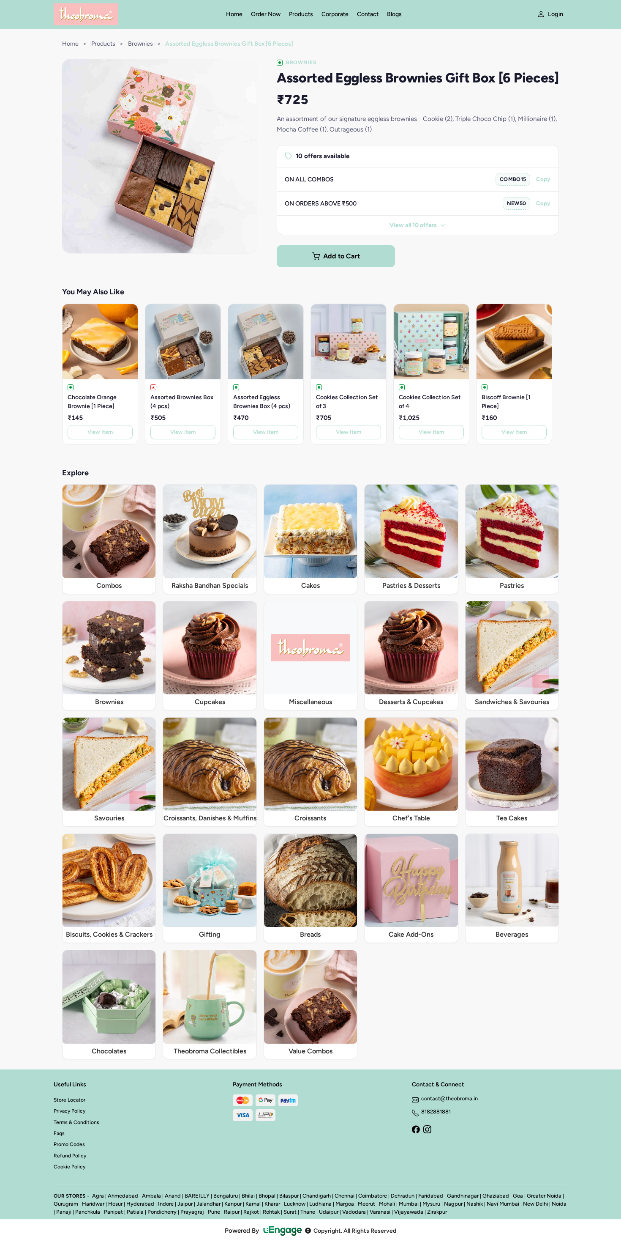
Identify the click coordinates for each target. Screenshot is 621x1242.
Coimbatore (372, 1196)
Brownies (140, 43)
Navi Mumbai (503, 1204)
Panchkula (87, 1212)
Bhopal (267, 1196)
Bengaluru (225, 1196)
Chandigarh (316, 1196)
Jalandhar (208, 1204)
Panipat (113, 1212)
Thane (307, 1212)
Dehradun (402, 1196)
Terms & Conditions (76, 1122)
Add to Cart (341, 256)
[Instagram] (427, 1130)
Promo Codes (69, 1144)
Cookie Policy (69, 1167)
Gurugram (66, 1204)
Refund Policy (70, 1156)
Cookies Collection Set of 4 (430, 402)
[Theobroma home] (135, 14)
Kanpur (233, 1204)
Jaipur (185, 1204)
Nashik (474, 1204)
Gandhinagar (463, 1196)
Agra (98, 1196)
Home (234, 14)
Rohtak (271, 1212)
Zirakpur (437, 1212)
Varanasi (380, 1212)
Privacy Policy (69, 1111)
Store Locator (69, 1100)
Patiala (135, 1212)
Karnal (253, 1204)
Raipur (232, 1212)
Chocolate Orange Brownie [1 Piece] (92, 402)
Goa (518, 1196)
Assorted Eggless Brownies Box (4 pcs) (261, 402)
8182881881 (436, 1111)
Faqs (59, 1133)
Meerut (366, 1204)
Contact (368, 14)
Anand (173, 1196)
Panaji (63, 1212)
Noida (559, 1204)
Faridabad (430, 1196)
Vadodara (354, 1212)
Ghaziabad (495, 1196)
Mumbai (409, 1204)
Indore (166, 1204)
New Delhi (535, 1204)
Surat (290, 1212)
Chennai (344, 1196)
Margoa (344, 1204)
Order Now (266, 14)
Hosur (115, 1204)
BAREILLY (197, 1196)
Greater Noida (544, 1196)
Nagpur (453, 1204)
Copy (543, 179)
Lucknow (294, 1204)
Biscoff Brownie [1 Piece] (506, 402)
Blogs (394, 14)
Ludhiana (320, 1204)
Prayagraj (192, 1212)
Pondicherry (162, 1212)
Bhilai (248, 1196)
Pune (214, 1212)
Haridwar (93, 1204)
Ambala (151, 1196)
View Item (100, 432)
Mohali (387, 1204)
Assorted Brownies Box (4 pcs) (181, 402)
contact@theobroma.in (449, 1098)
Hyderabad (140, 1204)
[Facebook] (415, 1130)
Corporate (335, 14)
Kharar (272, 1204)
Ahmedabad (123, 1196)
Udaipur (328, 1212)
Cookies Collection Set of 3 (347, 402)
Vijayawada (408, 1212)
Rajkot (251, 1212)
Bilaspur (289, 1196)
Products (301, 14)
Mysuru (431, 1204)
